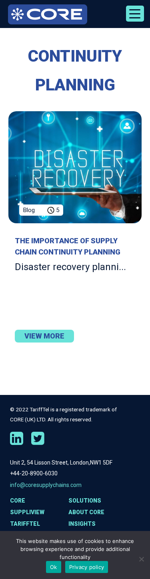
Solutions (84, 500)
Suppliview (27, 512)
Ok (53, 567)
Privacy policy (86, 567)
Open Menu (135, 14)
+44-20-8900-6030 (34, 473)
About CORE (86, 512)
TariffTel (25, 524)
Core (17, 500)
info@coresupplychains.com (46, 485)
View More (44, 336)
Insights (82, 524)
